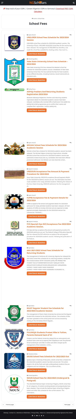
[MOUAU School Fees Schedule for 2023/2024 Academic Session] (14, 148)
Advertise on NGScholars (23, 413)
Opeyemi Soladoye (33, 169)
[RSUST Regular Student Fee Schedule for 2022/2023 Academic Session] (14, 315)
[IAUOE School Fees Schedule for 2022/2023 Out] (14, 361)
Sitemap (6, 413)
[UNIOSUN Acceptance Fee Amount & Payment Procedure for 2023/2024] (14, 173)
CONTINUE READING (36, 54)
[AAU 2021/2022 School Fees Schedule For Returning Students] (14, 258)
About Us (42, 413)
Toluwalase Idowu (32, 354)
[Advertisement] (38, 125)
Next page (67, 404)
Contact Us (12, 413)
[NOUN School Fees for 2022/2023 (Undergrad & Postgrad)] (14, 384)
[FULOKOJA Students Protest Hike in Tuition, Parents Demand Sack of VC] (14, 339)
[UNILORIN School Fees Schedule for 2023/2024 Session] (14, 42)
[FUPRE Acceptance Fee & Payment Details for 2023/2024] (14, 201)
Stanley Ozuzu (31, 89)
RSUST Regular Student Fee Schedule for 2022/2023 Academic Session (45, 309)
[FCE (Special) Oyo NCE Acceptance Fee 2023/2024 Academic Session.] (14, 228)
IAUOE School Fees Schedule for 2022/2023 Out (48, 356)
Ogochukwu (31, 248)
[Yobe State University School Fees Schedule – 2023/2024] (14, 72)
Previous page (10, 404)
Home (35, 18)
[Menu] (2, 3)
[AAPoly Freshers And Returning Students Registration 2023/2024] (14, 89)
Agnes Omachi (32, 35)
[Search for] (74, 3)
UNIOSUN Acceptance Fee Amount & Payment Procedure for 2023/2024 (48, 172)
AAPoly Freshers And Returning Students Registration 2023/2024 (46, 92)
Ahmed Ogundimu (33, 59)
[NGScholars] (38, 2)
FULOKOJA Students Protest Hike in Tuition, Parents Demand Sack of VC (47, 333)
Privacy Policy (35, 413)
